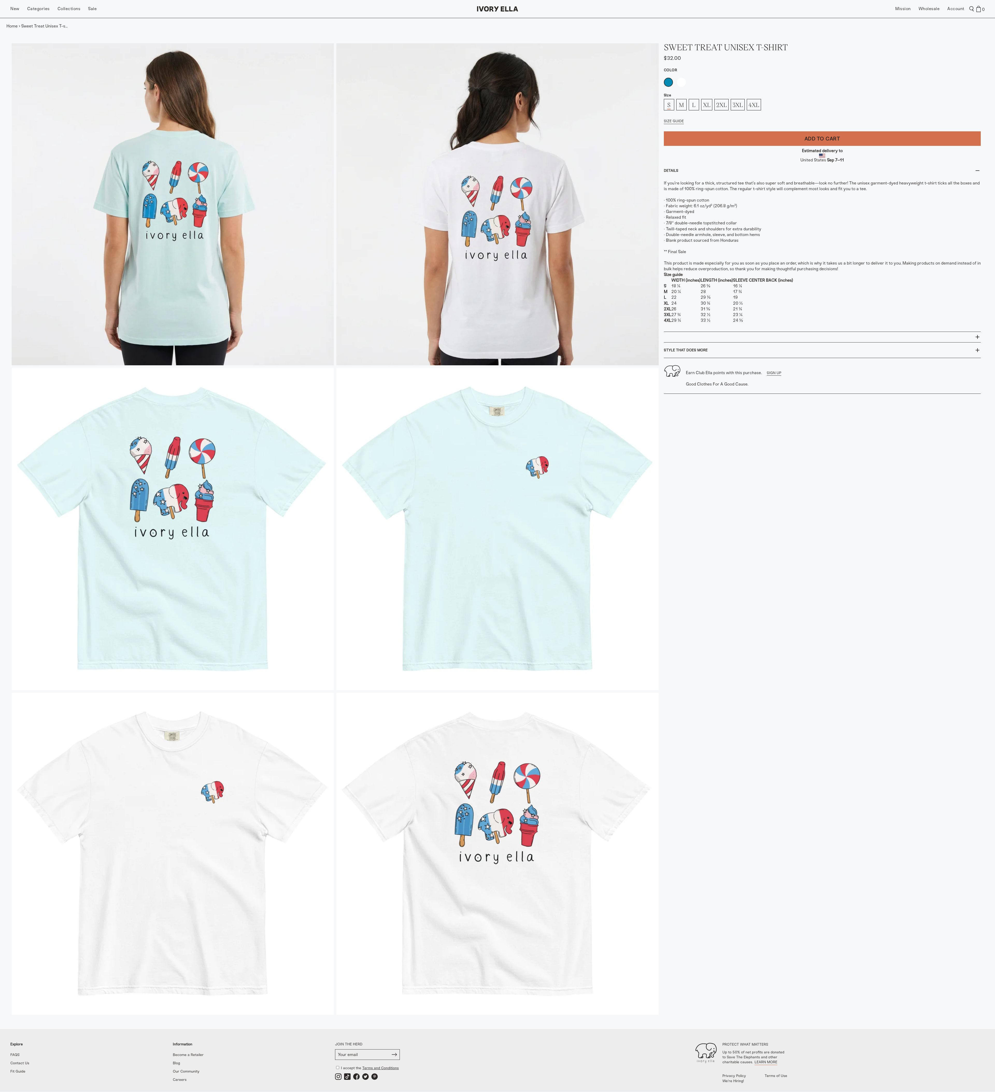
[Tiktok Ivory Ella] (347, 1076)
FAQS (15, 1055)
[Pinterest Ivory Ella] (374, 1076)
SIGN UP (774, 373)
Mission (903, 8)
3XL (738, 104)
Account (955, 8)
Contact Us (19, 1063)
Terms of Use (776, 1076)
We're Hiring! (733, 1081)
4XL (754, 104)
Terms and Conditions (380, 1068)
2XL (721, 104)
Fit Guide (17, 1071)
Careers (180, 1079)
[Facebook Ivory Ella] (356, 1076)
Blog (176, 1063)
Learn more (766, 1062)
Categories (38, 8)
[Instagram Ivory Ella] (338, 1076)
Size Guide (674, 121)
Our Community (186, 1071)
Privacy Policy (734, 1076)
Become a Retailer (188, 1055)
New (14, 8)
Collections (69, 8)
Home (12, 26)
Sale (92, 8)
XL (706, 104)
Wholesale (929, 8)
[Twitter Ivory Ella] (365, 1076)
